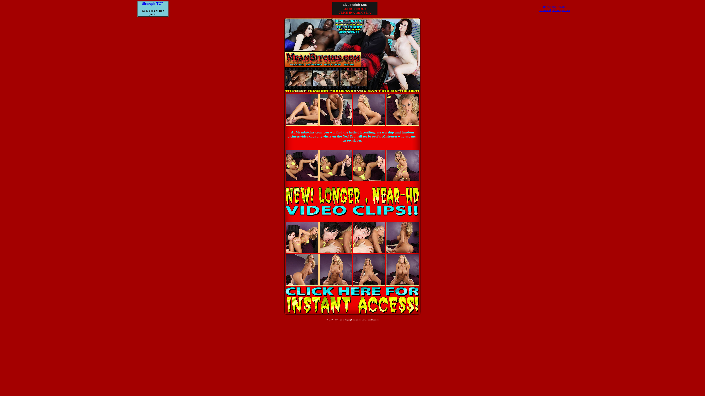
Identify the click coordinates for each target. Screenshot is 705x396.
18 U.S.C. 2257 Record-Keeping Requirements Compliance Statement (352, 320)
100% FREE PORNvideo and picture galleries (554, 8)
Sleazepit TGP (153, 4)
